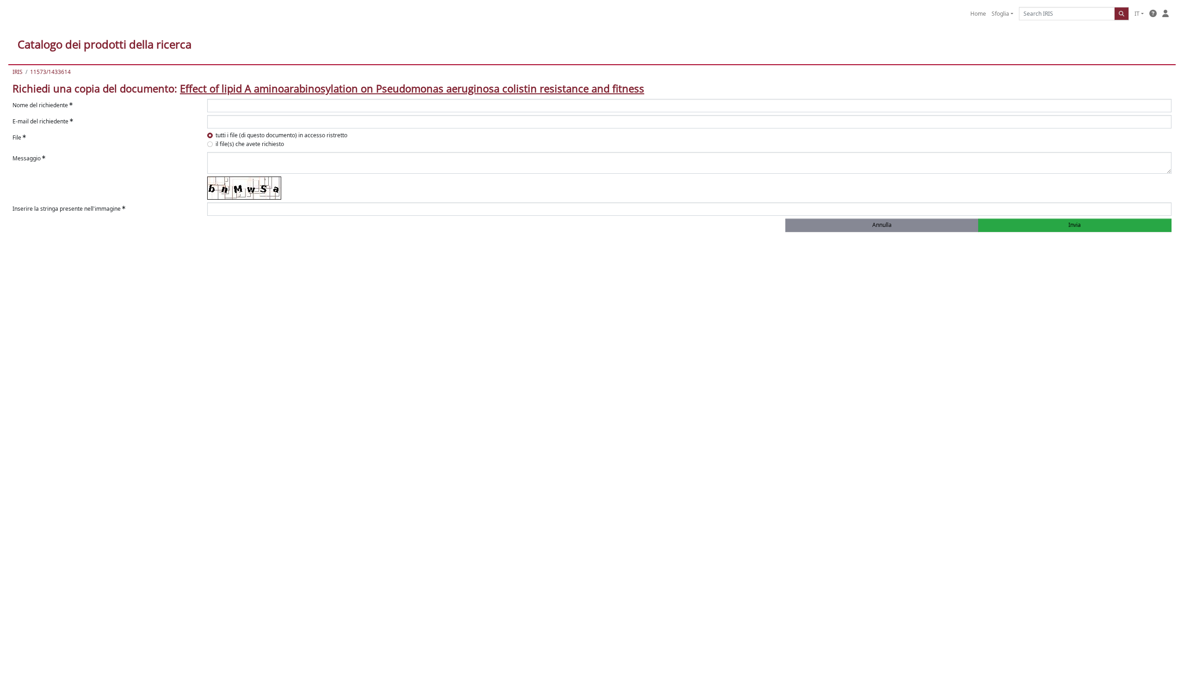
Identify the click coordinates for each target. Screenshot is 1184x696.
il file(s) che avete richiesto (250, 144)
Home (978, 14)
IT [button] (1137, 14)
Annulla (882, 225)
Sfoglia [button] (1000, 14)
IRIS (17, 72)
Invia (1074, 225)
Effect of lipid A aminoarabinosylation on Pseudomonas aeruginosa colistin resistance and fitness (412, 88)
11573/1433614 (50, 72)
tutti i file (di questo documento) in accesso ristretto (281, 135)
